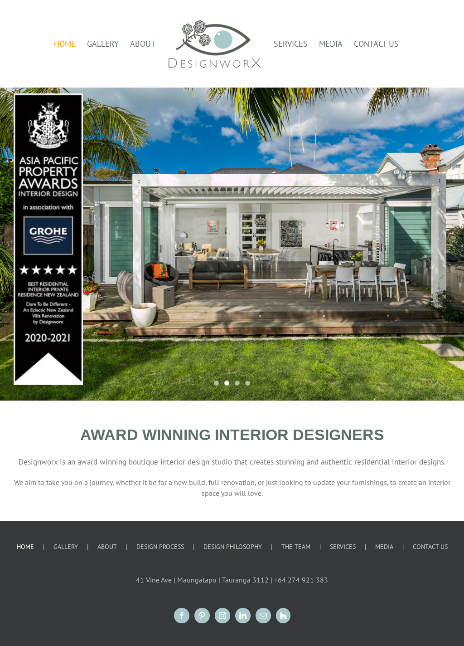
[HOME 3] (232, 244)
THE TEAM (295, 547)
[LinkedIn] (243, 615)
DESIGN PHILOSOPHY (232, 547)
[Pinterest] (202, 615)
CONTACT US (430, 547)
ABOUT (107, 547)
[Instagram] (222, 615)
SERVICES (343, 547)
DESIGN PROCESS (160, 547)
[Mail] (263, 615)
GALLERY (65, 547)
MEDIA (384, 547)
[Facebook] (181, 615)
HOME (25, 547)
